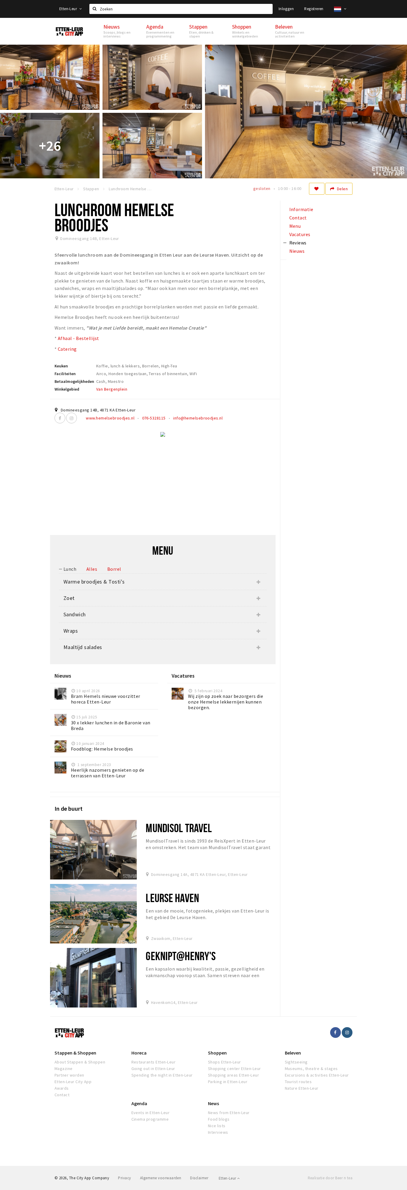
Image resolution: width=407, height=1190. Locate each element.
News (213, 1103)
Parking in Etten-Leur (227, 1081)
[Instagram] (71, 418)
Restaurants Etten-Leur (153, 1062)
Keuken (61, 366)
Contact (62, 1094)
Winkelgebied (67, 389)
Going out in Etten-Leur (153, 1068)
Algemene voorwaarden (160, 1177)
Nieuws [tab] (297, 251)
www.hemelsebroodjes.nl (110, 418)
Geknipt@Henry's (181, 955)
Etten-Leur (68, 8)
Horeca (139, 1053)
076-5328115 (154, 418)
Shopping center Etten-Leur (234, 1068)
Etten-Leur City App (73, 1081)
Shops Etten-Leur (224, 1062)
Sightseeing (296, 1062)
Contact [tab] (298, 218)
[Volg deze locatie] (316, 189)
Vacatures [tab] (299, 234)
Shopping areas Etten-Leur (233, 1075)
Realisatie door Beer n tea (330, 1177)
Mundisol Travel (179, 827)
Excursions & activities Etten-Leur (317, 1075)
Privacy (124, 1177)
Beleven (293, 1053)
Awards (62, 1088)
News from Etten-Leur (229, 1112)
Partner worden (69, 1075)
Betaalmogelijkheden (74, 381)
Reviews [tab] (298, 243)
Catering (67, 349)
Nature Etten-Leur (302, 1088)
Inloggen (286, 8)
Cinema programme (150, 1119)
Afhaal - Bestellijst (78, 338)
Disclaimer (199, 1177)
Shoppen (217, 1053)
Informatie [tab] (301, 209)
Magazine (64, 1068)
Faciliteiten (65, 373)
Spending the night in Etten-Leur (162, 1075)
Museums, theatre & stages (311, 1068)
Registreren (313, 8)
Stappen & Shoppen (75, 1053)
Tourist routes (298, 1081)
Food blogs (219, 1119)
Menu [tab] (295, 226)
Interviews (218, 1132)
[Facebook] (60, 418)
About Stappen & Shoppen (80, 1062)
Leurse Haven (172, 897)
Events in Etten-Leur (150, 1112)
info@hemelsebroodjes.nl (198, 418)
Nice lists (217, 1125)
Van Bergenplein (111, 389)
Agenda (139, 1103)
